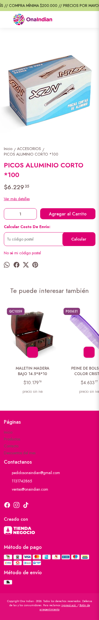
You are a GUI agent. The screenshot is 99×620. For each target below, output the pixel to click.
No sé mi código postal (22, 253)
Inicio (8, 432)
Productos (12, 439)
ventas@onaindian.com (30, 489)
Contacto (11, 446)
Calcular (78, 239)
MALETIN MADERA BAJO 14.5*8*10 (33, 370)
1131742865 (22, 481)
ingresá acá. (69, 605)
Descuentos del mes (19, 453)
